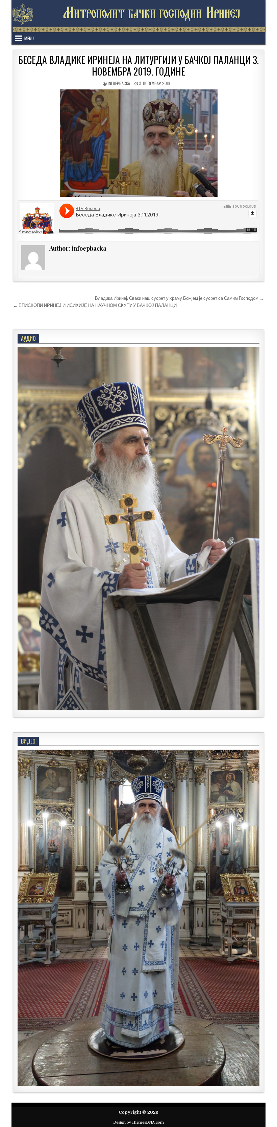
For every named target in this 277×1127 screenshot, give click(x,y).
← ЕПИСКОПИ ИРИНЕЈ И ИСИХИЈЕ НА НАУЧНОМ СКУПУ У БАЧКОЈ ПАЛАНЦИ (95, 305)
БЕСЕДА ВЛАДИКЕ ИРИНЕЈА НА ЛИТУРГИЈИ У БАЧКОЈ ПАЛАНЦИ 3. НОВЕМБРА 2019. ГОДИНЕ (138, 65)
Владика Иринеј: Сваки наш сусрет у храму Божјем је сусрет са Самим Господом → (179, 298)
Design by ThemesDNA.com (138, 1122)
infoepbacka (119, 83)
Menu (29, 38)
